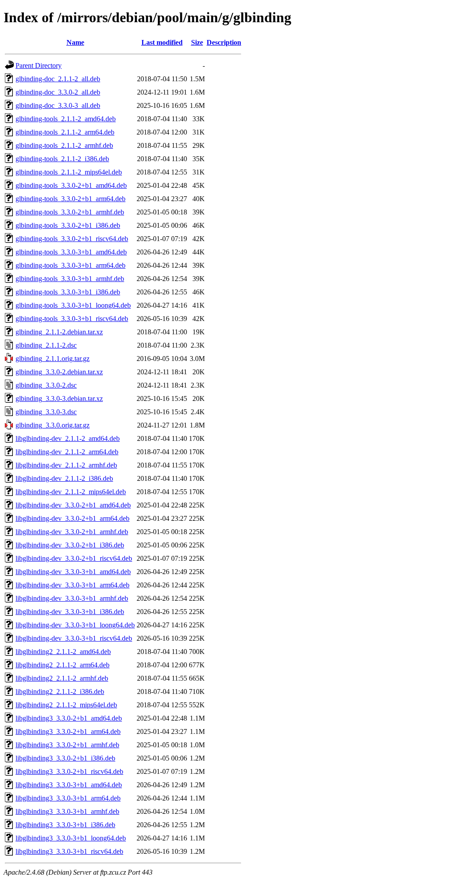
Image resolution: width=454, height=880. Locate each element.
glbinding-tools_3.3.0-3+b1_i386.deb (68, 292)
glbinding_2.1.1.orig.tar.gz (53, 358)
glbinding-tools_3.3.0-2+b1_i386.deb (68, 225)
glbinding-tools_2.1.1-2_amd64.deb (66, 119)
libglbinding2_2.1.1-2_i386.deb (60, 691)
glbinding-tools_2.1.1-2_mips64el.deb (69, 172)
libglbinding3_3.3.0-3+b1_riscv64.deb (69, 851)
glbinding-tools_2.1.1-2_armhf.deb (64, 145)
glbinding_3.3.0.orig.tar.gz (53, 425)
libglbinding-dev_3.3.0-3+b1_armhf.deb (72, 598)
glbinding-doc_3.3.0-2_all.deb (58, 92)
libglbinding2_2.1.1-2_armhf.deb (62, 678)
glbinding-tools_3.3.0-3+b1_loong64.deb (73, 305)
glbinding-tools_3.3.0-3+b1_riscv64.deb (72, 318)
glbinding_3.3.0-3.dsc (46, 412)
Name (75, 42)
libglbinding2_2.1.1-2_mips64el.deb (66, 705)
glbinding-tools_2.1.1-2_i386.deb (62, 159)
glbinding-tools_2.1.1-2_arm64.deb (65, 132)
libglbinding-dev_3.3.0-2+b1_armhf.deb (72, 531)
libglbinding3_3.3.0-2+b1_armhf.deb (67, 745)
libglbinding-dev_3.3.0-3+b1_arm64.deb (72, 585)
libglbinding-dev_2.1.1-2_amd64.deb (68, 438)
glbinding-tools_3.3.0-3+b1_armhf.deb (70, 278)
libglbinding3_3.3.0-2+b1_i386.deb (65, 758)
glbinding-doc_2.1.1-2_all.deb (58, 79)
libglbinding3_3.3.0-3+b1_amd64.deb (69, 785)
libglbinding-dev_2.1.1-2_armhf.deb (66, 465)
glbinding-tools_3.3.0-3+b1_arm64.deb (70, 265)
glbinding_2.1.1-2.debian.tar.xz (59, 332)
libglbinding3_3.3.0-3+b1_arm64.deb (68, 798)
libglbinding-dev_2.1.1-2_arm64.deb (67, 452)
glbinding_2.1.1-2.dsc (46, 345)
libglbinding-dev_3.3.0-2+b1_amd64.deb (73, 505)
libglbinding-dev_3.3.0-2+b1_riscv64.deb (74, 558)
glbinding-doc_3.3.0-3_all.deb (58, 105)
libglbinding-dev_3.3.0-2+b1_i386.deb (70, 545)
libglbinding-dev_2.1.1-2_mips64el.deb (71, 491)
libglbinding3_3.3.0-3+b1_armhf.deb (67, 811)
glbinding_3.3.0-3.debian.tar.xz (59, 398)
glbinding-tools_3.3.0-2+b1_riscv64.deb (72, 238)
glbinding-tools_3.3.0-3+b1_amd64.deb (71, 252)
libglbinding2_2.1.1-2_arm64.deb (63, 665)
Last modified (162, 42)
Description (224, 42)
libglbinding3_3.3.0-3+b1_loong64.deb (71, 838)
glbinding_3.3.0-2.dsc (46, 385)
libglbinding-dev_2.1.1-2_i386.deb (64, 478)
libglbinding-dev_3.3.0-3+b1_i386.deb (70, 611)
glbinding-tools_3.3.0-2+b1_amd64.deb (71, 185)
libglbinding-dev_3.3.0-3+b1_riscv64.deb (74, 638)
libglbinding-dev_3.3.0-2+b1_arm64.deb (72, 518)
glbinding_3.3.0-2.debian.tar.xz (59, 372)
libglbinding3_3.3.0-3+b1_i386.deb (65, 824)
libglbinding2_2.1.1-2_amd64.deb (63, 651)
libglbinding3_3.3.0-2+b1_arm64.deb (68, 731)
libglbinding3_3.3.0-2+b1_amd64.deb (69, 718)
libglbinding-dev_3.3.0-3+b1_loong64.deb (75, 625)
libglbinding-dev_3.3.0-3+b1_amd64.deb (73, 571)
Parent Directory (39, 65)
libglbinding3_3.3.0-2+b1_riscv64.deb (69, 771)
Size (197, 42)
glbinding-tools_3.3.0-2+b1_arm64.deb (70, 198)
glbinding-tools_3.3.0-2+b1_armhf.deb (70, 212)
